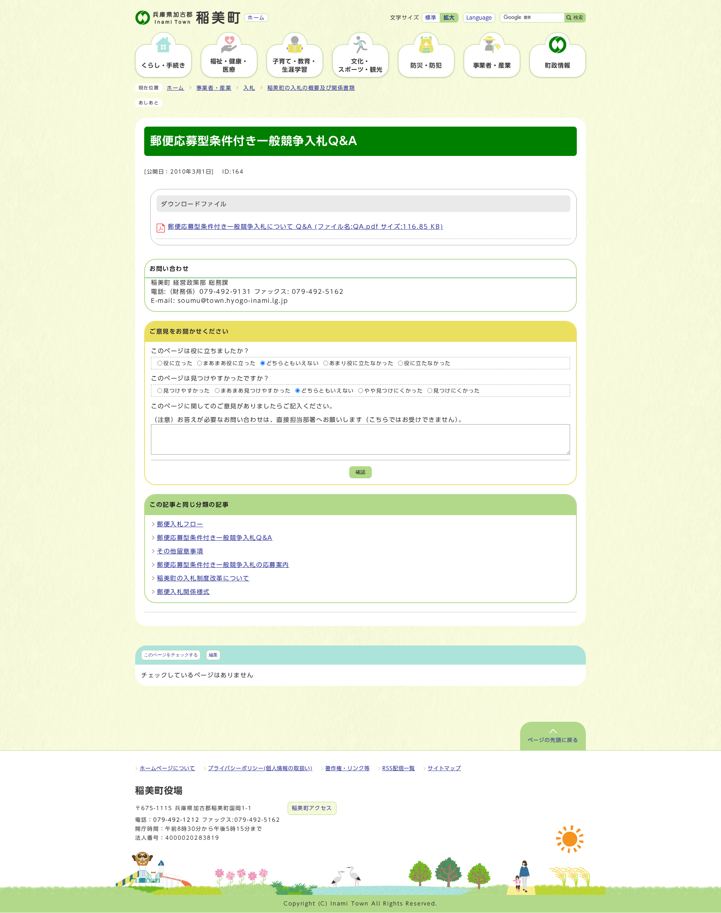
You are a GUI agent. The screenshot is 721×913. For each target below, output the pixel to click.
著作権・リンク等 (347, 768)
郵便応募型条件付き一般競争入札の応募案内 (223, 565)
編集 (213, 655)
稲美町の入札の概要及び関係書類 (311, 88)
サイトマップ (444, 768)
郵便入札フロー (180, 524)
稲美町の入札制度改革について (203, 578)
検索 (578, 17)
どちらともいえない (292, 363)
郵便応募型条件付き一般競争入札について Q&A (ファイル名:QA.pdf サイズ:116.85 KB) (305, 227)
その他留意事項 (180, 551)
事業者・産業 (214, 88)
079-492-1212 (176, 819)
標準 (431, 17)
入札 (249, 88)
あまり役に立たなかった (361, 363)
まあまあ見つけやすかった (256, 390)
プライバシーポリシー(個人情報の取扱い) (260, 768)
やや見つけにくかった (393, 390)
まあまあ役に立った (229, 363)
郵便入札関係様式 (183, 592)
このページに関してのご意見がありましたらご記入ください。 (243, 406)
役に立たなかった (427, 363)
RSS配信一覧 (398, 768)
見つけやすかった (186, 390)
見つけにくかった (456, 390)
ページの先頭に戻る (553, 740)
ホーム (175, 88)
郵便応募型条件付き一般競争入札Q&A (215, 538)
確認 (360, 472)
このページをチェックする (171, 655)
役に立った (178, 363)
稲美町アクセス (312, 808)
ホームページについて (167, 768)
